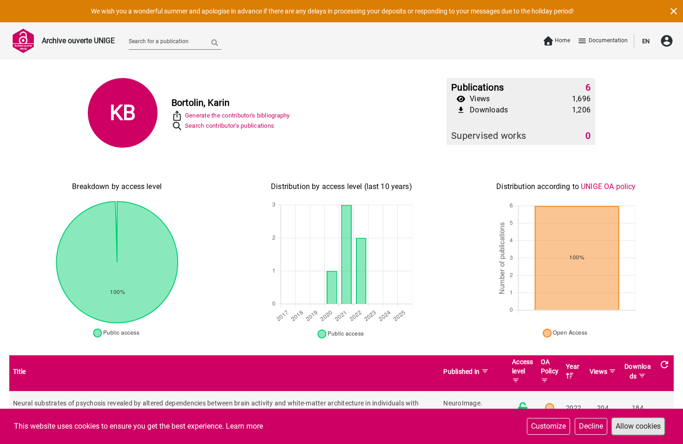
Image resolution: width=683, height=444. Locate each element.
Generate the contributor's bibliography (237, 115)
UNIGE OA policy (608, 186)
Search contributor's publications (229, 125)
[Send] (215, 42)
